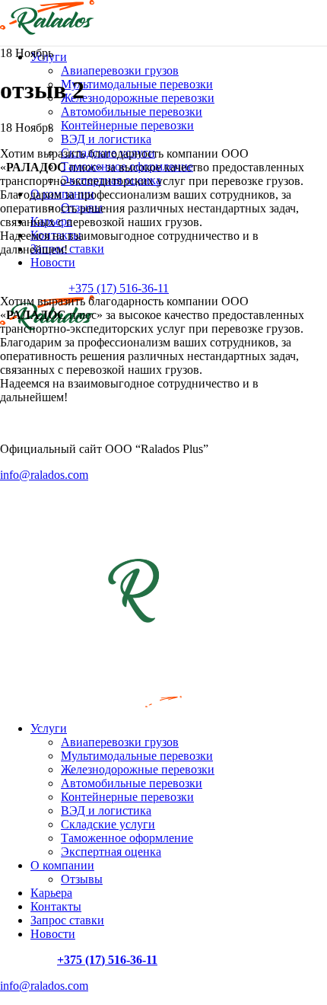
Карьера (51, 892)
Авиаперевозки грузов (120, 70)
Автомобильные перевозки (131, 111)
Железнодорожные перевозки (137, 97)
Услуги (48, 728)
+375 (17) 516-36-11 (118, 288)
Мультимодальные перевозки (137, 84)
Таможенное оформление (127, 837)
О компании (62, 865)
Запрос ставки (67, 920)
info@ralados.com (44, 985)
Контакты (55, 906)
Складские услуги (108, 824)
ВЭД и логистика (106, 138)
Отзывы (82, 879)
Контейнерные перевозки (127, 125)
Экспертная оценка (111, 851)
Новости (52, 933)
